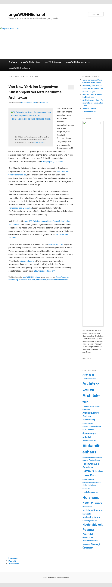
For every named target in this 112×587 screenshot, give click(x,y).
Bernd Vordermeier (89, 426)
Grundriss (87, 467)
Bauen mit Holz (87, 423)
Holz (84, 485)
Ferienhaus (94, 460)
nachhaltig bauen (91, 517)
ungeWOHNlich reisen (53, 62)
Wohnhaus (86, 544)
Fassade (99, 457)
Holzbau (92, 485)
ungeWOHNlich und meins (19, 68)
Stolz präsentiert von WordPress (56, 577)
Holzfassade (90, 492)
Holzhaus (90, 497)
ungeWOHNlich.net (26, 14)
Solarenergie (87, 537)
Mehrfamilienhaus (92, 510)
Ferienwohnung (90, 463)
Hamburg (88, 471)
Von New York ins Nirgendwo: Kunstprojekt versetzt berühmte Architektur (34, 92)
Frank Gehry (13, 279)
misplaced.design (38, 142)
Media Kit (12, 561)
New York (31, 279)
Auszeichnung (88, 419)
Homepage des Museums (20, 207)
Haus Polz (89, 475)
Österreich (87, 547)
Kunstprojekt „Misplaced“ (52, 161)
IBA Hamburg (96, 503)
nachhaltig (86, 513)
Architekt (88, 374)
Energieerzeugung (89, 457)
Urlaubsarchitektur (90, 540)
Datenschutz (13, 563)
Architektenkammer (89, 379)
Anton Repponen (55, 244)
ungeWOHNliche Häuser (30, 62)
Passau (88, 529)
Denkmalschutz (89, 440)
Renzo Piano (41, 279)
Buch (84, 430)
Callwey (90, 429)
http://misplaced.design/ (44, 270)
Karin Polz (44, 102)
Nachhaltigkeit (92, 524)
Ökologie (96, 544)
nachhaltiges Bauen (89, 521)
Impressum (13, 558)
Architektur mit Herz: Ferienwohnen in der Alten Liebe (92, 103)
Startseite (13, 62)
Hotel (85, 502)
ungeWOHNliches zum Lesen (77, 62)
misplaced (23, 279)
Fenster (85, 460)
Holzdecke (86, 489)
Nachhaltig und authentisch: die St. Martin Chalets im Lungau (92, 88)
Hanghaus (99, 471)
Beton (98, 426)
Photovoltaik (87, 534)
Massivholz (87, 506)
